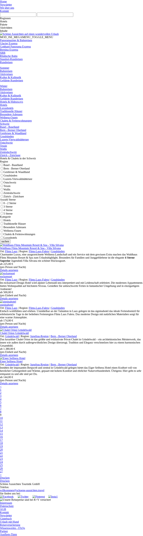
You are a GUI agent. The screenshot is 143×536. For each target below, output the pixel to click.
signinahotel (6, 304)
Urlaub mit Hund (9, 521)
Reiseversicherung (10, 524)
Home (3, 1)
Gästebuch (6, 518)
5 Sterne (8, 213)
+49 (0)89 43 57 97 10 (21, 487)
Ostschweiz (9, 182)
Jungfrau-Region (39, 336)
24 (1, 462)
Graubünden (10, 175)
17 (1, 440)
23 (1, 458)
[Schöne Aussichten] (29, 33)
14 (1, 430)
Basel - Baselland (13, 165)
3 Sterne (8, 206)
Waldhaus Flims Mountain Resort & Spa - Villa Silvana (30, 248)
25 (1, 465)
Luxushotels (10, 237)
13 (1, 427)
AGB (3, 509)
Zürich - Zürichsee (13, 196)
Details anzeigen (9, 270)
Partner (4, 531)
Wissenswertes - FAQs (12, 528)
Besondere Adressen (14, 227)
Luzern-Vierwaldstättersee (17, 179)
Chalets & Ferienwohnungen (19, 234)
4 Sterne (8, 210)
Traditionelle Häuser (14, 223)
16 (1, 436)
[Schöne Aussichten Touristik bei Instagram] (53, 496)
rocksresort (6, 276)
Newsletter (6, 4)
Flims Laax (11, 251)
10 (1, 418)
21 (1, 452)
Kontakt (4, 10)
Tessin (6, 185)
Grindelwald (12, 336)
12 (1, 424)
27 (1, 471)
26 (1, 468)
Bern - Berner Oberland (16, 168)
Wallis (6, 189)
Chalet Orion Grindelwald (14, 333)
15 (1, 433)
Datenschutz (7, 506)
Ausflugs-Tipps (8, 534)
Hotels (7, 220)
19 (1, 446)
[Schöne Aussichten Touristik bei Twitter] (25, 496)
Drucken (5, 477)
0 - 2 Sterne (9, 203)
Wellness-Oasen (12, 230)
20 (1, 449)
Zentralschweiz (11, 192)
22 (1, 455)
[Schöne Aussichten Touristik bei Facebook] (8, 496)
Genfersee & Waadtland (16, 172)
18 (1, 443)
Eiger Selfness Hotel (11, 361)
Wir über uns (7, 7)
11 (1, 421)
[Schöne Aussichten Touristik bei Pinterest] (38, 496)
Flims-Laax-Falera (39, 251)
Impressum (6, 502)
